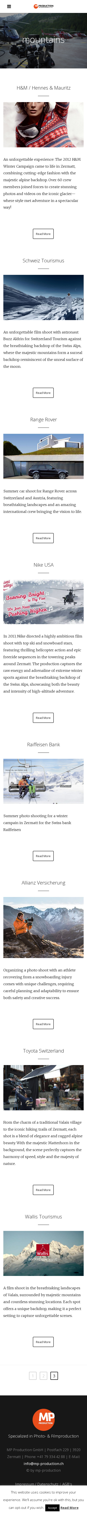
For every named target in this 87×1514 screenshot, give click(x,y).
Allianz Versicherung (43, 882)
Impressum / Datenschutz (36, 1484)
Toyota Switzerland (43, 1050)
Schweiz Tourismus (43, 260)
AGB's (67, 1484)
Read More (43, 234)
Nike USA (44, 564)
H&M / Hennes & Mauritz (43, 87)
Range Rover (43, 419)
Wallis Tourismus (43, 1216)
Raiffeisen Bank (43, 744)
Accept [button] (52, 1508)
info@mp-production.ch (44, 1463)
